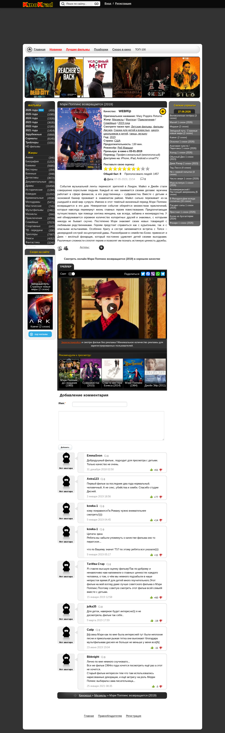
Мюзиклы (118, 119)
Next (194, 77)
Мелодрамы (32, 201)
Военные (30, 173)
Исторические (34, 189)
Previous (30, 77)
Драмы (29, 185)
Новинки (56, 49)
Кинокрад (85, 695)
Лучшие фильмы (78, 49)
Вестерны (31, 169)
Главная (39, 49)
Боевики (30, 165)
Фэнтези (131, 119)
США (117, 140)
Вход (108, 3)
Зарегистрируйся (71, 342)
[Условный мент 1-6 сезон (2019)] (97, 77)
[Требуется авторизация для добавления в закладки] (162, 111)
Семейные (110, 123)
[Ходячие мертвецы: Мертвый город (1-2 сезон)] (39, 77)
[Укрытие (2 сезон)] (185, 77)
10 (147, 169)
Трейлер (65, 266)
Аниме (29, 157)
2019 (112, 137)
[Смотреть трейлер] (112, 308)
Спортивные (32, 226)
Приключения (146, 119)
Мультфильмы (34, 209)
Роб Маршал (125, 147)
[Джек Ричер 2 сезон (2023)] (68, 77)
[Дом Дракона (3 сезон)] (127, 77)
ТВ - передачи (34, 230)
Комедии (30, 193)
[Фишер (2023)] (156, 77)
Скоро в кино (121, 49)
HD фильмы (32, 146)
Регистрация (123, 3)
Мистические (33, 205)
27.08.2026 (184, 111)
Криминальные (34, 197)
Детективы (31, 177)
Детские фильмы (141, 126)
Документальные (35, 181)
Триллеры (31, 234)
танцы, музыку (138, 133)
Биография (32, 161)
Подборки (101, 49)
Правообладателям (110, 715)
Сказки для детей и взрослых (132, 130)
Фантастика (32, 242)
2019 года (124, 123)
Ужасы (29, 238)
